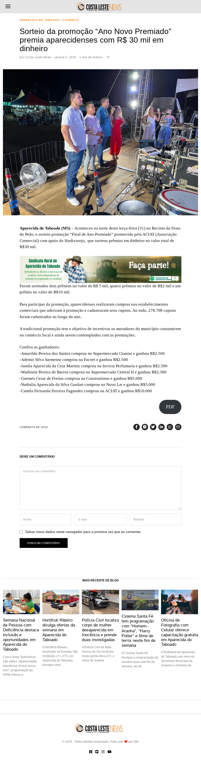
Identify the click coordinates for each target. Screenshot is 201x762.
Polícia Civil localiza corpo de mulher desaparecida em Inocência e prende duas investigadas (100, 630)
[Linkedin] (161, 427)
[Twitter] (153, 427)
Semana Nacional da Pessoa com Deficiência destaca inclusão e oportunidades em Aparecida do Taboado (21, 634)
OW (136, 741)
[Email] (178, 427)
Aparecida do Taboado (40, 20)
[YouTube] (109, 752)
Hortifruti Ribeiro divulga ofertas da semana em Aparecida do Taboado (58, 630)
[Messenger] (145, 427)
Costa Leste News (38, 57)
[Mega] (100, 269)
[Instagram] (103, 752)
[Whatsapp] (170, 427)
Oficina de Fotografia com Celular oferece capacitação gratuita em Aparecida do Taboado (179, 632)
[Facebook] (136, 427)
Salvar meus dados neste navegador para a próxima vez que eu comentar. (83, 532)
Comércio (71, 20)
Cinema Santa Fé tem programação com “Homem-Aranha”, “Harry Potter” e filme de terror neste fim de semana (138, 630)
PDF (170, 406)
